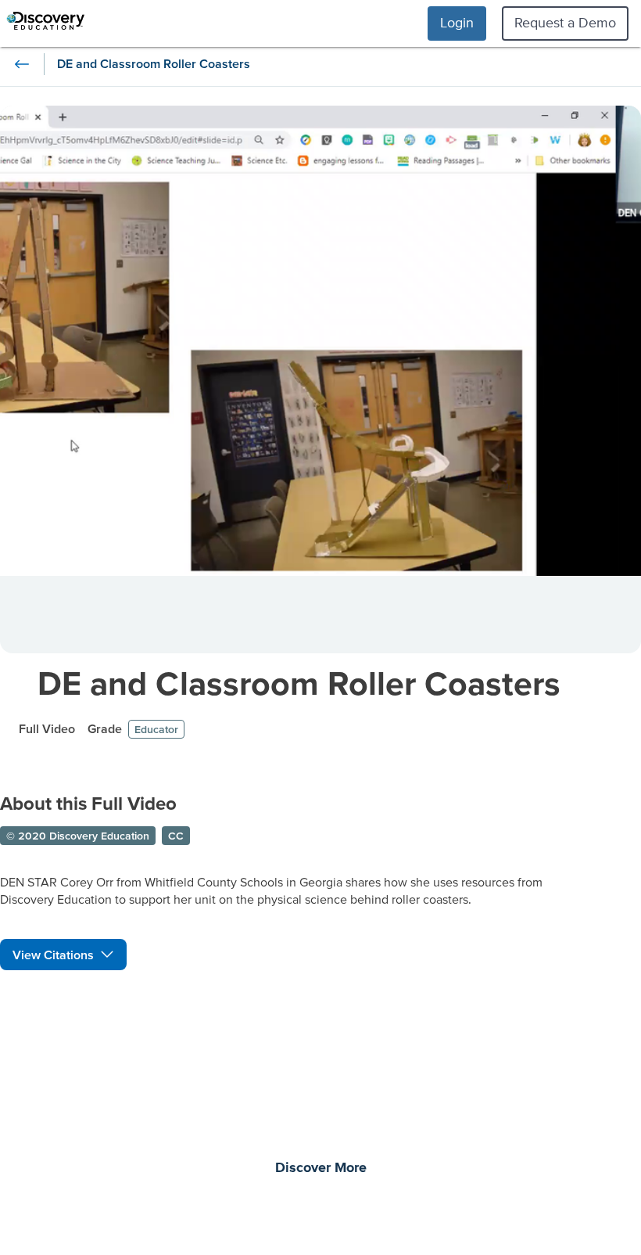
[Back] (22, 64)
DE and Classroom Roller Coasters (299, 682)
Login (457, 22)
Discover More (321, 1168)
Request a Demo (565, 22)
